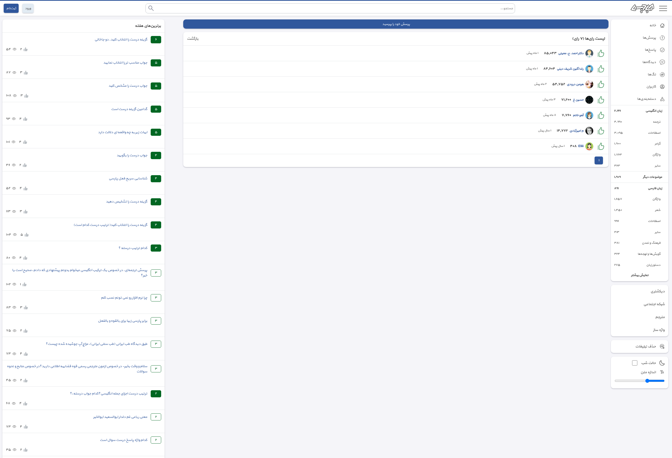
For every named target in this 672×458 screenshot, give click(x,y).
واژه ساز (659, 330)
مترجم (660, 317)
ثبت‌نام (11, 8)
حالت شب (648, 363)
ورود (28, 8)
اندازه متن (648, 372)
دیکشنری (657, 291)
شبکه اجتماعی (654, 304)
